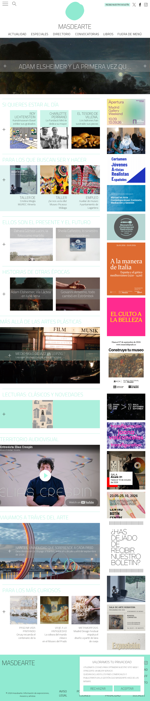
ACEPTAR (127, 688)
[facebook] (140, 4)
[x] (134, 4)
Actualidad (17, 34)
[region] (112, 676)
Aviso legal (63, 693)
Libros (108, 34)
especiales (39, 34)
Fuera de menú (129, 34)
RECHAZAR (97, 688)
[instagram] (146, 4)
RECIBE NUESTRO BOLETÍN (117, 4)
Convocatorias (87, 34)
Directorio (61, 34)
